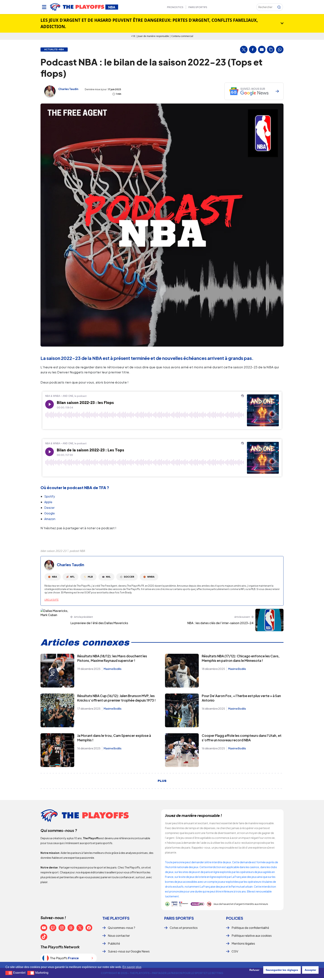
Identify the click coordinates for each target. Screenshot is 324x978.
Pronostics (175, 7)
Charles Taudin (68, 89)
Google (49, 513)
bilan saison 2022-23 (53, 551)
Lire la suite (51, 599)
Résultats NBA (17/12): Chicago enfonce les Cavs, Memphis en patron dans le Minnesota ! (241, 658)
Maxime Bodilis (113, 668)
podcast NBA (77, 551)
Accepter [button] (310, 969)
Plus (162, 780)
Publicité (114, 943)
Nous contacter (119, 935)
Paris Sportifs (197, 7)
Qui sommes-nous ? (121, 928)
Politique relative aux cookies (252, 935)
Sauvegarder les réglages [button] (282, 969)
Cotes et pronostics (184, 928)
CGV (235, 951)
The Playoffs (116, 918)
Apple (48, 502)
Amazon (49, 519)
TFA (102, 487)
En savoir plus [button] (131, 967)
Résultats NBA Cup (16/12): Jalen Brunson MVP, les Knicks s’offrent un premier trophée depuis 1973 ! (116, 698)
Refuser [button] (254, 969)
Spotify (49, 496)
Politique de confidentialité (250, 928)
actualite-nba (54, 49)
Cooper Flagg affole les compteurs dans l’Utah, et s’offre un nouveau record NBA (241, 737)
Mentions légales (243, 943)
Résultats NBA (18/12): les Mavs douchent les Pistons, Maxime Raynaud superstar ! (112, 658)
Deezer (49, 508)
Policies (234, 918)
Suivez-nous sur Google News (129, 951)
